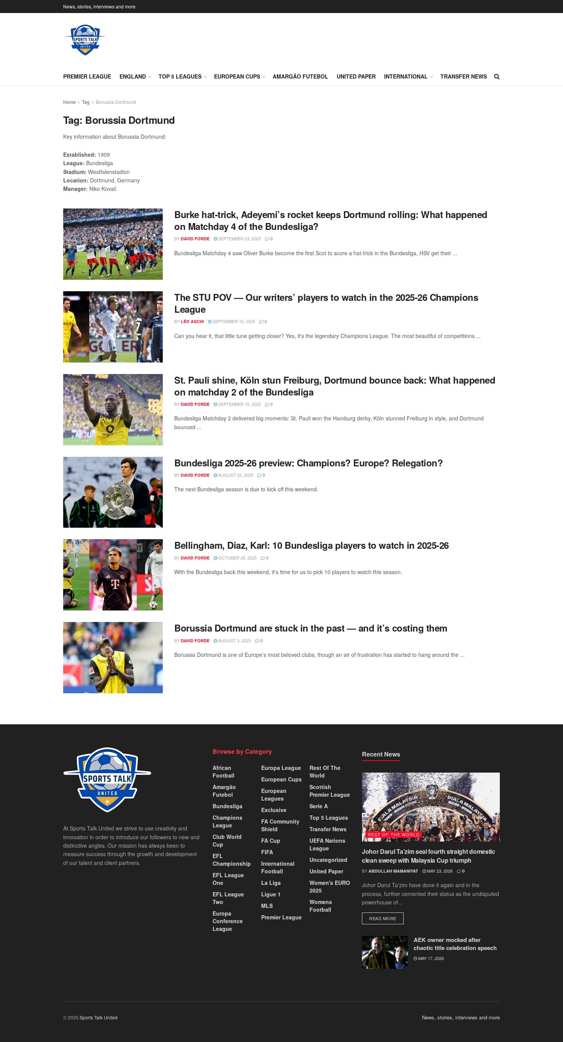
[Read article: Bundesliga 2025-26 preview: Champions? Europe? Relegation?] (113, 492)
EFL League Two (228, 898)
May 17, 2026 (430, 958)
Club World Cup (227, 840)
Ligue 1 (271, 894)
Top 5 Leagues (180, 76)
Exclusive (273, 810)
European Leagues (273, 794)
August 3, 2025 (234, 640)
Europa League (281, 767)
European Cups (237, 76)
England (132, 76)
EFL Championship (232, 859)
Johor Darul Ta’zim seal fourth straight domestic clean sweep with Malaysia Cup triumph (428, 855)
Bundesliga (227, 806)
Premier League (87, 76)
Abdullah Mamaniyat (393, 871)
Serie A (318, 806)
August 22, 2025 (235, 475)
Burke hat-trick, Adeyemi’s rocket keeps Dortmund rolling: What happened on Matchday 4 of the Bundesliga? (331, 220)
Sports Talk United (99, 1017)
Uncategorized (328, 859)
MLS (267, 905)
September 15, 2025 (239, 404)
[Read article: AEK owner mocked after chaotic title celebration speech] (385, 952)
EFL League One (228, 878)
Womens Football (320, 905)
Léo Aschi (192, 321)
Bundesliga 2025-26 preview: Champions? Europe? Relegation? (308, 462)
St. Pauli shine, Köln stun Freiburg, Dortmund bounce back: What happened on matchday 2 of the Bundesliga (334, 385)
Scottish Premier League (329, 790)
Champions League (227, 821)
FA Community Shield (280, 825)
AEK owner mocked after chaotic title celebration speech (455, 943)
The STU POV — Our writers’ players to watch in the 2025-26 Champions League (326, 302)
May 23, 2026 (439, 871)
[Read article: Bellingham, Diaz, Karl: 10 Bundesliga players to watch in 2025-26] (113, 574)
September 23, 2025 (239, 238)
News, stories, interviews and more (99, 6)
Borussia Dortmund (116, 101)
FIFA (267, 852)
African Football (223, 771)
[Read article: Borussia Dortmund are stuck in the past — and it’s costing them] (113, 657)
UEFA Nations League (327, 844)
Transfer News (463, 76)
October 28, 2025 (237, 558)
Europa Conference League (228, 920)
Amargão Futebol (300, 76)
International (406, 76)
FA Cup (270, 840)
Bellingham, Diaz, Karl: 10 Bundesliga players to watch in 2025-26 (311, 544)
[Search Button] (497, 76)
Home (69, 101)
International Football (278, 867)
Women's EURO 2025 (329, 886)
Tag (86, 101)
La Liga (271, 882)
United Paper (356, 76)
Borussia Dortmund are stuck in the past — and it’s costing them (310, 627)
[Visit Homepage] (85, 40)
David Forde (195, 238)
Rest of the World (324, 771)
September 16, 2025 (233, 321)
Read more (386, 918)
